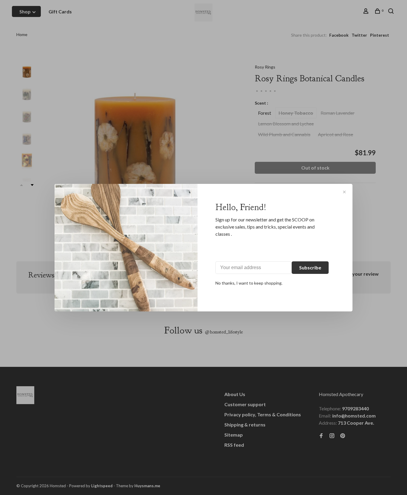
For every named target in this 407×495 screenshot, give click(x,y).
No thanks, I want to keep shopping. (248, 282)
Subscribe (310, 267)
